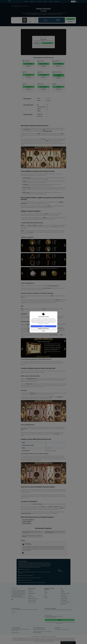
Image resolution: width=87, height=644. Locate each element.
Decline (43, 330)
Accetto (43, 326)
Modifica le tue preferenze (43, 328)
